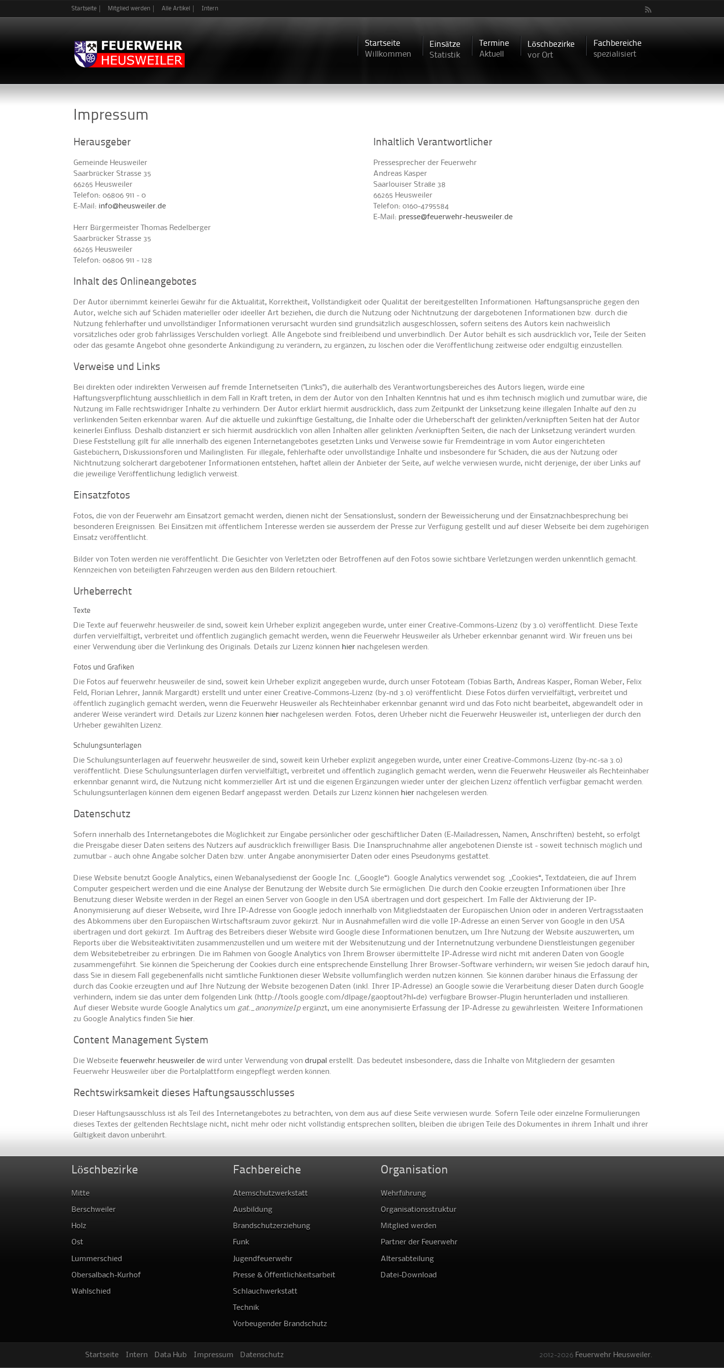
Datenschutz (262, 1355)
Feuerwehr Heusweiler (613, 1355)
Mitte (80, 1193)
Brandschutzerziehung (271, 1226)
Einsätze (445, 50)
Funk (241, 1242)
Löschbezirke (551, 50)
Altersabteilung (407, 1259)
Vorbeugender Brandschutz (280, 1324)
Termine (494, 49)
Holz (78, 1226)
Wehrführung (403, 1193)
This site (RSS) (649, 9)
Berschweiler (93, 1209)
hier (348, 647)
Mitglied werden (129, 8)
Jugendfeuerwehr (263, 1259)
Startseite (84, 8)
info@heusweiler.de (132, 206)
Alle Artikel (176, 8)
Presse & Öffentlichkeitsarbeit (284, 1275)
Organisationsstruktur (419, 1209)
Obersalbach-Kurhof (106, 1275)
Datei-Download (409, 1275)
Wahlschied (91, 1291)
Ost (77, 1242)
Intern (209, 8)
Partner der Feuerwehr (419, 1242)
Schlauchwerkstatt (265, 1291)
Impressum (213, 1355)
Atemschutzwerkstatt (270, 1193)
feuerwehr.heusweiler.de (162, 1061)
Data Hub (171, 1355)
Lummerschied (96, 1259)
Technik (246, 1307)
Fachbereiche (617, 49)
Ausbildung (252, 1209)
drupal (316, 1061)
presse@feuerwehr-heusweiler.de (455, 217)
